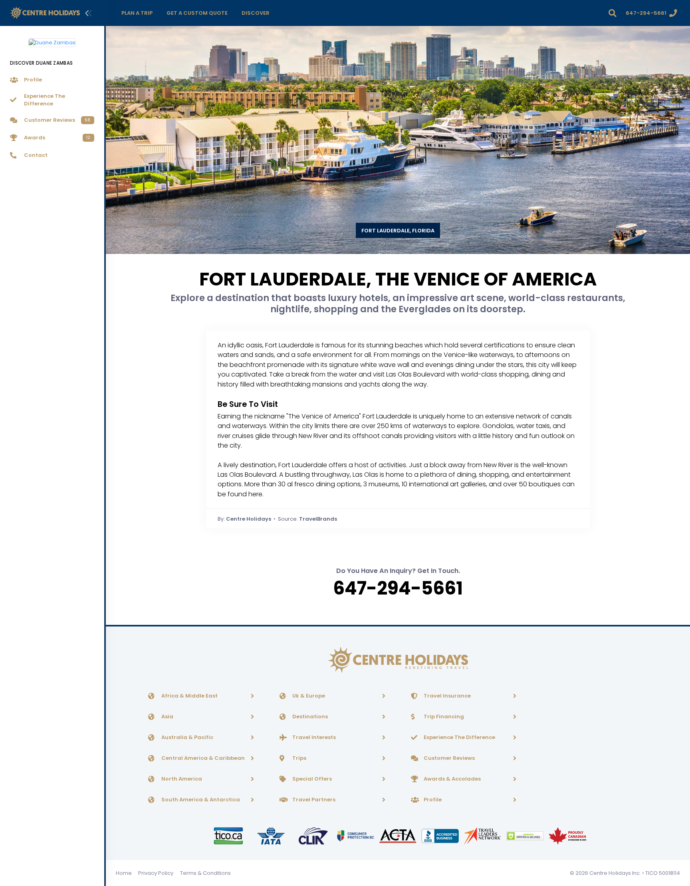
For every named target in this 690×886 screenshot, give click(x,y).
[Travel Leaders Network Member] (483, 835)
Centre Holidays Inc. (615, 873)
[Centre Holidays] (45, 13)
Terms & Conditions (205, 873)
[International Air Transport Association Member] (271, 835)
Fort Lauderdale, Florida (397, 230)
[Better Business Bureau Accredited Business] (441, 835)
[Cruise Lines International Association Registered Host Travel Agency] (314, 835)
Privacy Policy (155, 873)
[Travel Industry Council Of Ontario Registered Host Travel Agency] (229, 835)
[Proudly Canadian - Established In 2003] (567, 835)
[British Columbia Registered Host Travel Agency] (356, 835)
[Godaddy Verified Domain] (525, 835)
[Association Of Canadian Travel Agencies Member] (398, 835)
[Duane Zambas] (52, 39)
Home (124, 873)
